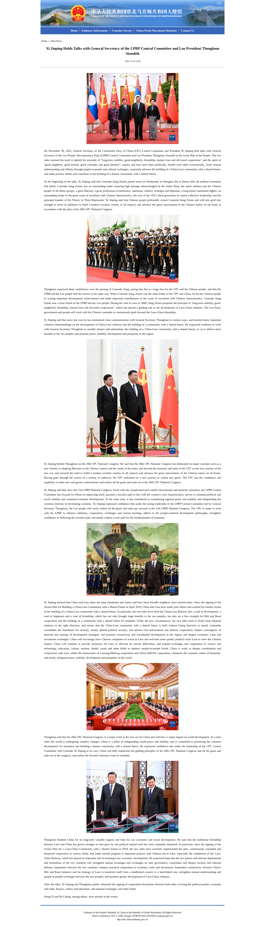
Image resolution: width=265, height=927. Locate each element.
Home (74, 30)
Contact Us (187, 30)
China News (56, 41)
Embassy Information (95, 30)
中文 (219, 3)
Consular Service (122, 30)
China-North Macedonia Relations (156, 30)
